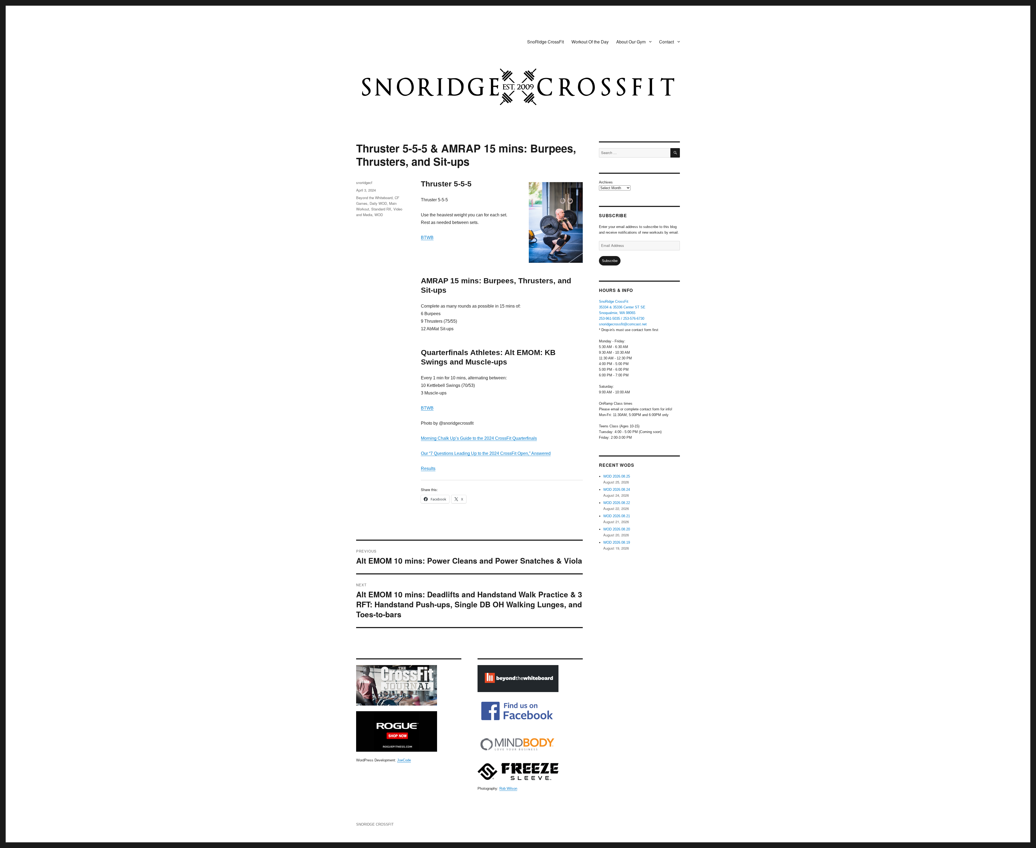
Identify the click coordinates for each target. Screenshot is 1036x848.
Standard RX (381, 209)
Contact (666, 42)
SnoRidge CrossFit (545, 42)
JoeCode (404, 760)
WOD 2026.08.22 (616, 503)
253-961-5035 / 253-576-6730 (621, 318)
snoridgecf (364, 182)
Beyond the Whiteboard (374, 197)
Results (428, 468)
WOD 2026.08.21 (616, 516)
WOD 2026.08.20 (616, 529)
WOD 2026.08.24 (616, 490)
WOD (378, 214)
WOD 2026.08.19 (616, 542)
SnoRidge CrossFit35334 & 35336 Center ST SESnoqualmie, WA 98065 (622, 307)
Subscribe (610, 261)
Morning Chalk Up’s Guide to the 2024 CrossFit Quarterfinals (479, 438)
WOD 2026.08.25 (616, 476)
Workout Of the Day (590, 42)
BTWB (427, 237)
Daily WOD (378, 203)
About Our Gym (631, 42)
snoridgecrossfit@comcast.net (623, 324)
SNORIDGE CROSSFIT (375, 824)
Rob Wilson (508, 788)
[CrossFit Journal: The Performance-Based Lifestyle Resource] (408, 685)
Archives (606, 182)
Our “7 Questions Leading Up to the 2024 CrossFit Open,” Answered (486, 453)
